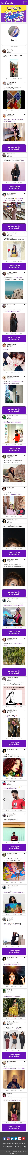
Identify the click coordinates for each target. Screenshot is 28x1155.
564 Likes (10, 195)
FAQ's (23, 1146)
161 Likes (9, 992)
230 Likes (10, 1096)
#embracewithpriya (18, 200)
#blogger (10, 200)
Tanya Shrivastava (12, 678)
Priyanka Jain (11, 154)
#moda (22, 160)
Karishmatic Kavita (12, 520)
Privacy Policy (12, 1146)
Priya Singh (10, 50)
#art (22, 605)
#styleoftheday (7, 716)
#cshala (14, 604)
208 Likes (10, 522)
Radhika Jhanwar (12, 455)
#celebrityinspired (16, 964)
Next (23, 211)
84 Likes (9, 418)
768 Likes (10, 116)
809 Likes (10, 1024)
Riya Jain (9, 1093)
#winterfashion (18, 494)
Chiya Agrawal (11, 1061)
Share (20, 78)
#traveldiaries (7, 383)
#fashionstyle (11, 1068)
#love (18, 311)
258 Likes (10, 346)
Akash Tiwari (11, 782)
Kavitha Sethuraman (13, 376)
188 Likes (9, 680)
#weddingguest (16, 996)
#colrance (18, 421)
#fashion (6, 200)
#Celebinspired (7, 964)
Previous (4, 211)
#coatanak (13, 311)
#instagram (13, 119)
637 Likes (10, 640)
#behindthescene (8, 605)
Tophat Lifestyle (12, 233)
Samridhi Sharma (12, 638)
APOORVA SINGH (12, 599)
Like (8, 78)
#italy (22, 381)
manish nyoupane (12, 416)
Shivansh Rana (11, 814)
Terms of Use (21, 1143)
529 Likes (10, 712)
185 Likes (9, 52)
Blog (19, 1146)
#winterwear (7, 820)
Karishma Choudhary (13, 1022)
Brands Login (6, 1143)
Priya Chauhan (11, 193)
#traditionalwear (14, 89)
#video (12, 422)
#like (23, 1068)
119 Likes (9, 816)
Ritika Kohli (10, 487)
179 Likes (9, 784)
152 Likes (9, 561)
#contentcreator (8, 121)
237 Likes (10, 888)
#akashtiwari (7, 788)
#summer (16, 383)
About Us (5, 1146)
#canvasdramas (7, 604)
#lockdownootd (18, 643)
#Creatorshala (19, 198)
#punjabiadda (13, 788)
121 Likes (9, 920)
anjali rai (10, 918)
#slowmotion (7, 422)
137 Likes (9, 601)
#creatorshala (7, 119)
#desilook (6, 996)
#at (21, 787)
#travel (13, 381)
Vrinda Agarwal (11, 82)
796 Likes (10, 235)
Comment (14, 78)
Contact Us (14, 1143)
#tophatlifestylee (18, 277)
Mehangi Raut (11, 989)
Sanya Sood (10, 114)
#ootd (13, 121)
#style (9, 924)
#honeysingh (17, 422)
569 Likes (10, 156)
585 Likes (10, 274)
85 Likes (9, 378)
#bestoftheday (18, 1068)
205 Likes (10, 84)
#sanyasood (20, 119)
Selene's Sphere (11, 344)
